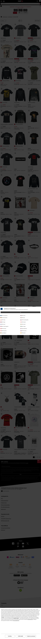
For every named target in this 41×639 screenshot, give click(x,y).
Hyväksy (10, 636)
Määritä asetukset (31, 636)
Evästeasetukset (30, 619)
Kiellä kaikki (20, 636)
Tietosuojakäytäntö (16, 620)
